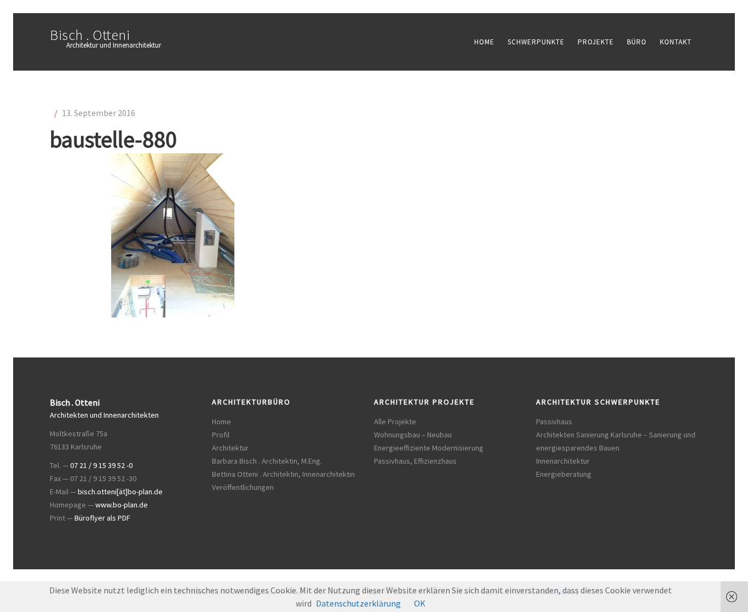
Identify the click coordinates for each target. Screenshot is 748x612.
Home (484, 42)
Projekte (596, 42)
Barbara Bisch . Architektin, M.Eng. (267, 461)
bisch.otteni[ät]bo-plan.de (120, 491)
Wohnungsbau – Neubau (413, 435)
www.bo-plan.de (121, 505)
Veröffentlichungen (243, 487)
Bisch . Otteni (90, 35)
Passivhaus (554, 421)
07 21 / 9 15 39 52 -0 (101, 465)
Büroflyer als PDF (102, 518)
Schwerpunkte (536, 42)
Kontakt (676, 42)
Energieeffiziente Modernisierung (429, 448)
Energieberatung (563, 474)
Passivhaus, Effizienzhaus (415, 461)
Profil (220, 435)
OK (419, 603)
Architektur (230, 448)
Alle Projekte (395, 421)
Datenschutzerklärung (358, 603)
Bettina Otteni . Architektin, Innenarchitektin (283, 474)
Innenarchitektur (563, 461)
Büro (637, 42)
